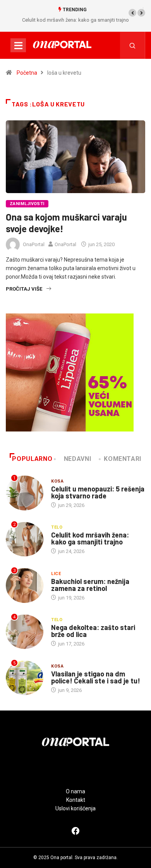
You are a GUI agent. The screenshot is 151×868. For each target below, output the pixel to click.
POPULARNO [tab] (32, 458)
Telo (56, 527)
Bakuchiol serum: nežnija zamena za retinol (90, 584)
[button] (132, 13)
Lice (56, 573)
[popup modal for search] (132, 45)
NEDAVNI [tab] (77, 458)
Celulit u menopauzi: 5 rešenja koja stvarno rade (97, 492)
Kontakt (75, 800)
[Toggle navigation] (18, 45)
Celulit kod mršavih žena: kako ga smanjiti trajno (75, 20)
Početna (27, 73)
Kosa (57, 481)
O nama (75, 791)
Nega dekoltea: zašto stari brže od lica (93, 631)
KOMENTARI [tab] (122, 458)
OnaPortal (34, 244)
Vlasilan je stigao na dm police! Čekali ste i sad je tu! (95, 677)
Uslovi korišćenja (75, 808)
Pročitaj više (24, 289)
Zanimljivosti (27, 203)
